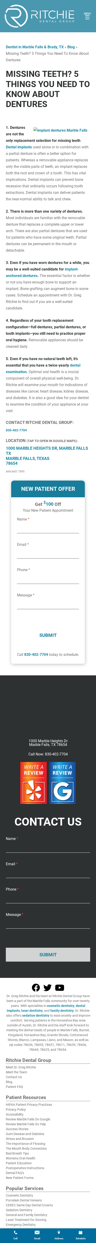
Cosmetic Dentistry (19, 1195)
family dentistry (62, 1010)
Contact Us (14, 1077)
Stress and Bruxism (20, 1139)
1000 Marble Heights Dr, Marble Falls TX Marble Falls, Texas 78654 (47, 456)
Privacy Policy (16, 1109)
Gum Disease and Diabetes (25, 1134)
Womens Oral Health (20, 1158)
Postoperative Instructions (25, 1168)
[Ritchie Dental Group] (39, 16)
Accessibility (15, 1114)
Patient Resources (26, 1097)
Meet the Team (16, 1072)
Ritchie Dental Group (28, 1060)
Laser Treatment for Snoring (26, 1220)
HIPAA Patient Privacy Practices (29, 1104)
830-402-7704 (36, 654)
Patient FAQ (14, 1087)
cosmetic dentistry (60, 1006)
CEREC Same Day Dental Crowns (29, 1205)
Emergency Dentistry (21, 1225)
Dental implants (19, 147)
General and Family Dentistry (26, 1215)
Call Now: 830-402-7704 (48, 754)
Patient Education (19, 1163)
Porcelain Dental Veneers (24, 1200)
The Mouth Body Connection (26, 1148)
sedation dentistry (35, 1015)
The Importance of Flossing (25, 1143)
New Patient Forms (20, 1178)
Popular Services (25, 1188)
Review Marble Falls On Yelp (26, 1124)
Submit (48, 635)
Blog (71, 47)
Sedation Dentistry (19, 1210)
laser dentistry (32, 1010)
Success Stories (17, 1129)
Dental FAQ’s (15, 1173)
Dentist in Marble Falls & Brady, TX (35, 47)
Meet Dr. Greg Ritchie (21, 1067)
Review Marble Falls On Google (28, 1119)
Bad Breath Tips (17, 1153)
